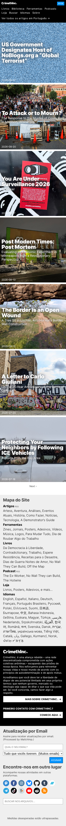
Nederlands (11, 622)
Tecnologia (11, 520)
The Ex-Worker (14, 576)
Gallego (26, 636)
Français (9, 603)
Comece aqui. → (50, 714)
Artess (7, 511)
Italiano (33, 599)
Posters (30, 529)
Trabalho (35, 552)
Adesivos (43, 529)
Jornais (18, 529)
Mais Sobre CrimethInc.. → (43, 699)
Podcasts (50, 8)
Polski (7, 608)
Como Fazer (35, 515)
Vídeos (57, 529)
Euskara (21, 617)
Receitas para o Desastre (39, 557)
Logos (19, 534)
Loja (4, 12)
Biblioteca (18, 8)
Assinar (56, 760)
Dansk (46, 627)
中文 (23, 613)
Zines (7, 529)
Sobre (36, 12)
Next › (33, 486)
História (19, 515)
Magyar (33, 617)
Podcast (9, 571)
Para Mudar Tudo (37, 534)
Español (21, 599)
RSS (17, 506)
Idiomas (25, 12)
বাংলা (23, 627)
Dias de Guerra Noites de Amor (25, 562)
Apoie (60, 3)
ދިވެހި (16, 636)
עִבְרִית (56, 627)
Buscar (13, 12)
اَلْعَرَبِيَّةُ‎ (48, 622)
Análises (35, 511)
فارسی (56, 617)
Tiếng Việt (51, 631)
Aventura (20, 511)
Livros (5, 8)
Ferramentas (34, 8)
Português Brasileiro (31, 603)
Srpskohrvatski (32, 622)
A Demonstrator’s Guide (38, 520)
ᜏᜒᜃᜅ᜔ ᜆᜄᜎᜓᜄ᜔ (13, 641)
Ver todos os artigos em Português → (26, 18)
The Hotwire (12, 580)
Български (11, 613)
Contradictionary (15, 552)
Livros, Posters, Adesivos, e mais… (28, 590)
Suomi (33, 608)
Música (8, 534)
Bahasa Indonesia (41, 613)
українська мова (29, 631)
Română (13, 627)
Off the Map (35, 566)
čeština (8, 617)
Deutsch (46, 599)
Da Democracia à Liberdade (23, 548)
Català (7, 636)
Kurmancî (40, 636)
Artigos (8, 506)
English (8, 599)
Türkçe (45, 617)
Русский (54, 603)
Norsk (52, 636)
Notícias (51, 515)
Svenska (34, 627)
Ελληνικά (20, 608)
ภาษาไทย (9, 631)
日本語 (44, 608)
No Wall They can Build (43, 576)
